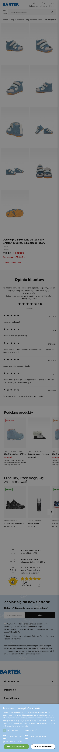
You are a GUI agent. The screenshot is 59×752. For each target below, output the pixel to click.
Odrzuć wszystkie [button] (43, 746)
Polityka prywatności (20, 726)
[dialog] (29, 376)
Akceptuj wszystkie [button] (16, 746)
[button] (29, 741)
